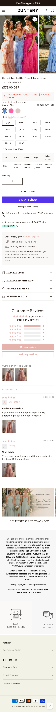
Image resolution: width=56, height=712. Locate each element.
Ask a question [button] (28, 354)
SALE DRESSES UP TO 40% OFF (29, 521)
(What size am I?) (17, 117)
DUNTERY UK (23, 706)
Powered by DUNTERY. (37, 706)
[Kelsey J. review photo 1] (9, 470)
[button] (27, 4)
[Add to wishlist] (35, 19)
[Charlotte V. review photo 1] (9, 426)
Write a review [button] (28, 347)
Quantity (6, 175)
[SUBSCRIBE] (52, 650)
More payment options (28, 207)
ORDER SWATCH (45, 105)
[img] (8, 397)
